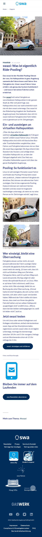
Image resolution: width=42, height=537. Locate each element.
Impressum (13, 525)
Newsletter (8, 444)
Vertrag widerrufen (31, 447)
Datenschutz (25, 525)
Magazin (12, 9)
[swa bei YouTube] (10, 514)
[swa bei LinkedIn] (31, 514)
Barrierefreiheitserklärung (21, 531)
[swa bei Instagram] (24, 514)
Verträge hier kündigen (12, 447)
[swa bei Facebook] (17, 514)
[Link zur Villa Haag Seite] (13, 485)
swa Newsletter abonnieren (17, 397)
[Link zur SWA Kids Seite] (28, 456)
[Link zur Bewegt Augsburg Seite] (30, 488)
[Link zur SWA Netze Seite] (21, 471)
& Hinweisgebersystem (16, 528)
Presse (17, 444)
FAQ (34, 528)
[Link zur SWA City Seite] (13, 456)
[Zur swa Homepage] (22, 437)
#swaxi (23, 418)
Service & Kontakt (29, 444)
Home (5, 9)
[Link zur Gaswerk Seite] (20, 504)
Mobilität (7, 62)
